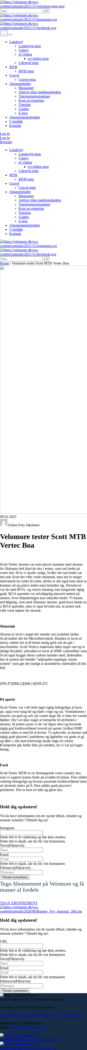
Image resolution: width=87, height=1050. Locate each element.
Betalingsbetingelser (40, 1015)
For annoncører (11, 1015)
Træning (25, 105)
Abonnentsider (20, 84)
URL (4, 941)
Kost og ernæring (31, 100)
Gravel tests (27, 80)
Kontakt (15, 126)
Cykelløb (16, 121)
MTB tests (26, 71)
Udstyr (24, 50)
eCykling (25, 54)
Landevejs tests (30, 46)
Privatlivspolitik (69, 1015)
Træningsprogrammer (34, 96)
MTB (13, 67)
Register (6, 142)
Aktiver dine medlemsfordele (40, 92)
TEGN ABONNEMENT (19, 903)
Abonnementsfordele (24, 117)
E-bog (23, 113)
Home (4, 263)
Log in (5, 134)
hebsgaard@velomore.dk (27, 1027)
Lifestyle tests (29, 63)
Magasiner (26, 88)
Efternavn (15, 868)
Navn (12, 845)
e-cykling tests (38, 59)
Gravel (14, 75)
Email (4, 854)
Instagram (7, 828)
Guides (24, 109)
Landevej (16, 42)
